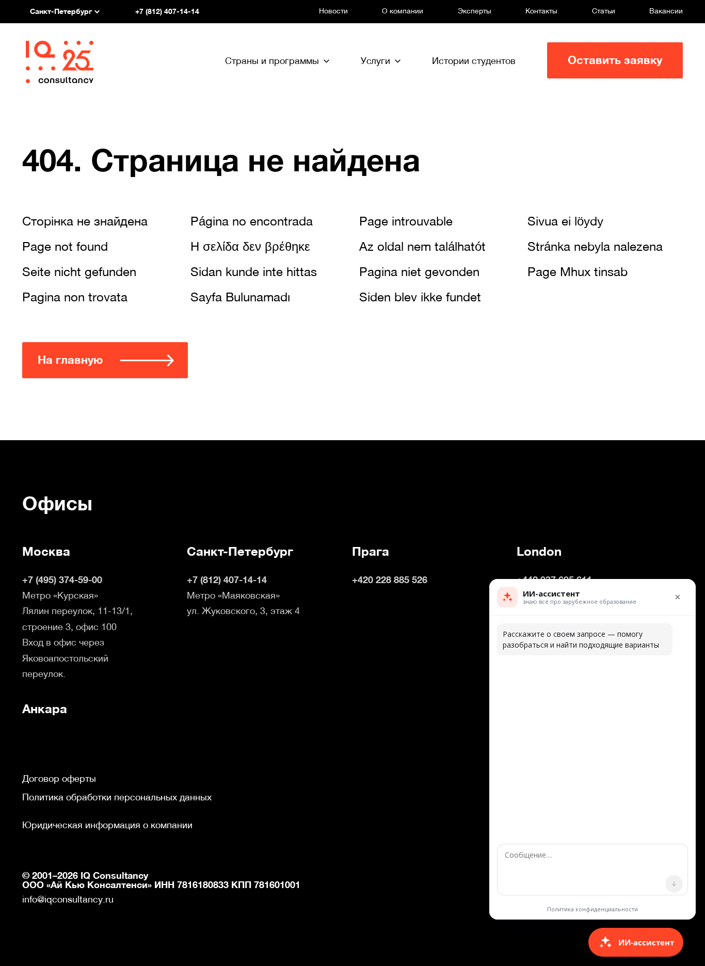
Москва (46, 551)
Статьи (603, 10)
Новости (333, 10)
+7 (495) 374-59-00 (62, 580)
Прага (370, 551)
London (539, 551)
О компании (402, 10)
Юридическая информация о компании (107, 825)
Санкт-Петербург (240, 551)
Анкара (44, 709)
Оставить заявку (615, 60)
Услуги (375, 61)
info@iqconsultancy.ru (68, 899)
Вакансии (666, 10)
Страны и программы (272, 61)
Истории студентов (474, 61)
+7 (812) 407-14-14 (227, 580)
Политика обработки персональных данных (117, 797)
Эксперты (474, 10)
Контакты (541, 10)
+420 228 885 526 (389, 580)
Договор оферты (59, 778)
